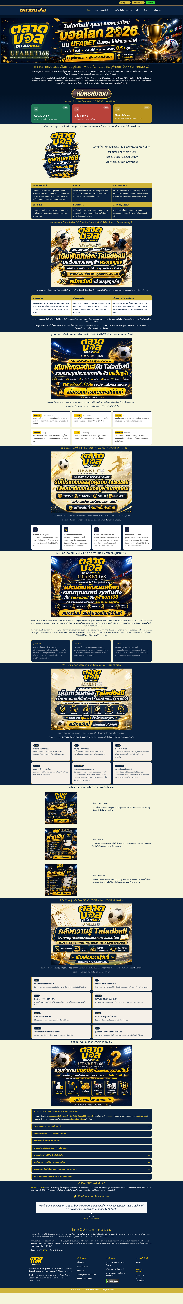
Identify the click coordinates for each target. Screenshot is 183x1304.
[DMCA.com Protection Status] (112, 1283)
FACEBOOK (140, 1281)
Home (89, 10)
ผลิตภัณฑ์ (157, 10)
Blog (145, 10)
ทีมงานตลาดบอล (37, 1188)
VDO (138, 10)
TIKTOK (139, 1278)
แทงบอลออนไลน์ (101, 10)
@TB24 (45, 1250)
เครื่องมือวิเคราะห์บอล (123, 10)
